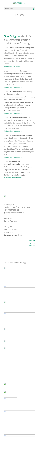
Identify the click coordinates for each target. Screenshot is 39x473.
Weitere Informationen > (13, 66)
